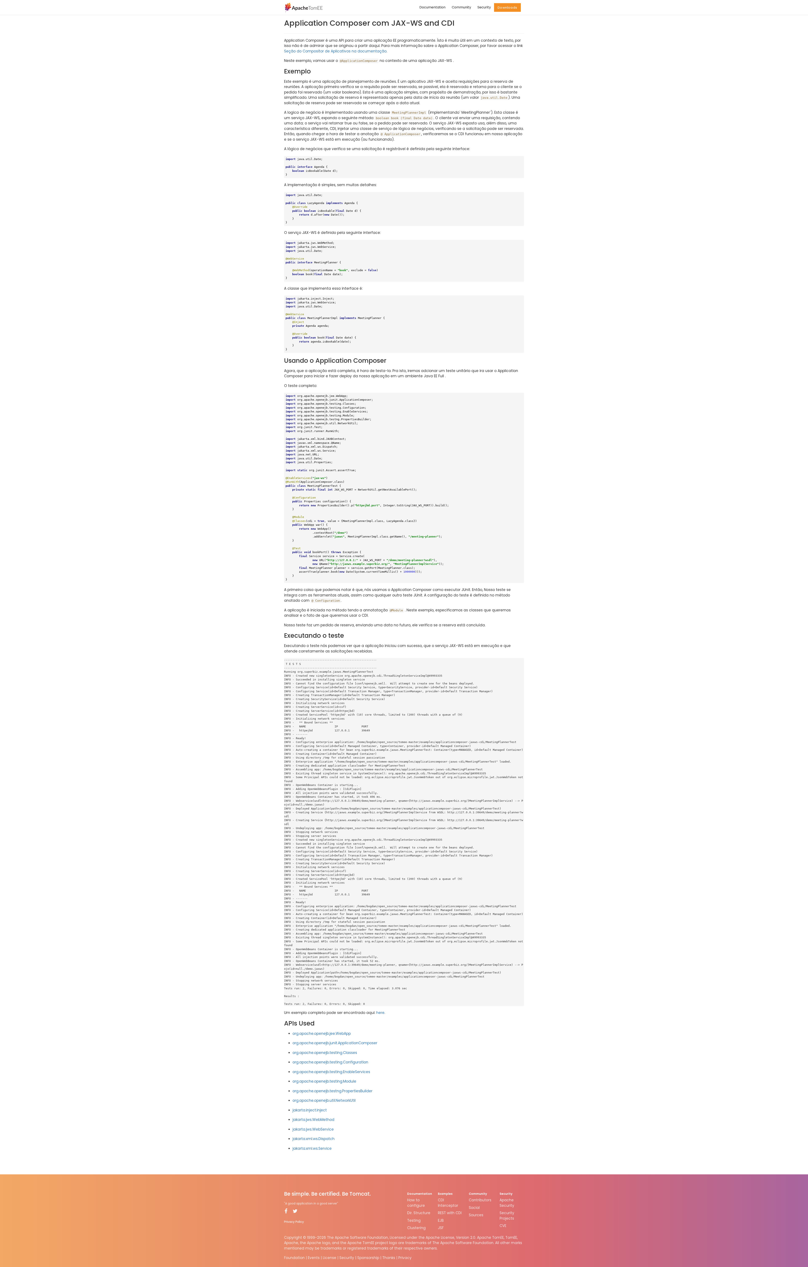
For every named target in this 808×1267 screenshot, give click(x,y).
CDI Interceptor (448, 1203)
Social (474, 1207)
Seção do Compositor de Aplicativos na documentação (335, 51)
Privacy (405, 1257)
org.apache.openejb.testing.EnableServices (331, 1071)
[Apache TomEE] (303, 7)
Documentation (432, 7)
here (380, 1012)
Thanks (388, 1257)
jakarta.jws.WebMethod (313, 1119)
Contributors (480, 1200)
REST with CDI (450, 1212)
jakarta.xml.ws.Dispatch (313, 1138)
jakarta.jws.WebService (313, 1129)
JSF (441, 1227)
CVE (503, 1225)
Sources (476, 1215)
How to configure (416, 1203)
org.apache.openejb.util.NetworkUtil (324, 1100)
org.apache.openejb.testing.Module (324, 1081)
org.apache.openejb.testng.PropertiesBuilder (332, 1091)
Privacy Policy (294, 1222)
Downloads (507, 7)
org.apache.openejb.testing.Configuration (330, 1062)
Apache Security (507, 1203)
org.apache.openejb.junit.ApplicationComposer (334, 1043)
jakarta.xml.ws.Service (312, 1148)
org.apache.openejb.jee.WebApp (321, 1033)
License (329, 1257)
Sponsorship (368, 1257)
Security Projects (507, 1215)
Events (314, 1257)
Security (484, 7)
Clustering (416, 1227)
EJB (441, 1220)
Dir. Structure (418, 1212)
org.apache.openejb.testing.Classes (324, 1052)
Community (461, 7)
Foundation (294, 1257)
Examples (445, 1194)
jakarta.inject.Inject (309, 1110)
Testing (414, 1220)
